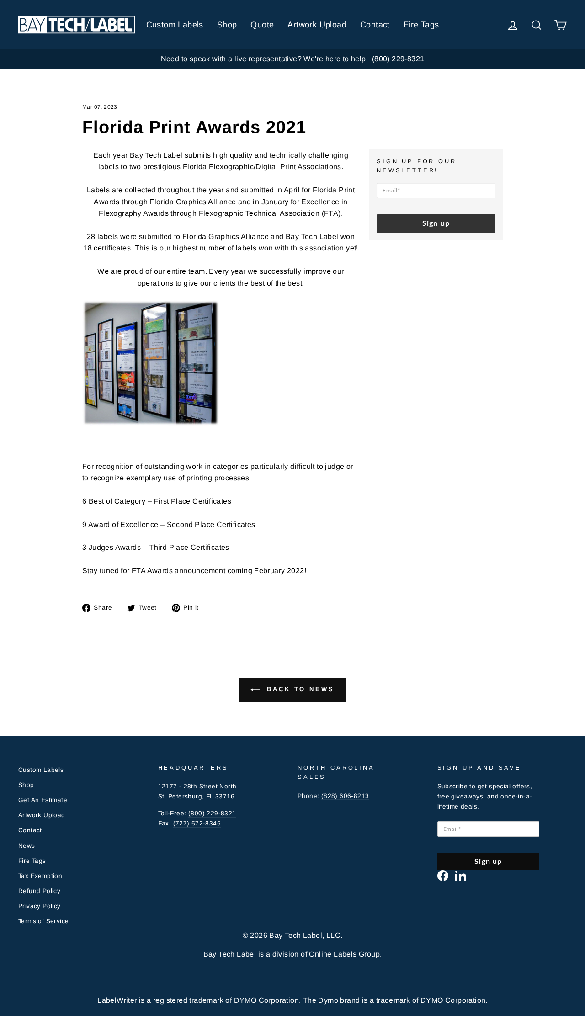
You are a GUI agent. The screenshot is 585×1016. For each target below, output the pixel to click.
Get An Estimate (42, 800)
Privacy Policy (39, 906)
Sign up (436, 223)
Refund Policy (39, 891)
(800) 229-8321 (212, 813)
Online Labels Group (344, 954)
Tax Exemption (40, 875)
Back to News (299, 689)
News (26, 845)
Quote (262, 24)
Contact (375, 24)
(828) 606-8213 (345, 796)
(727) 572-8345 (197, 823)
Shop (227, 24)
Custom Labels (174, 24)
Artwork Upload (316, 24)
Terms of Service (43, 921)
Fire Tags (421, 24)
